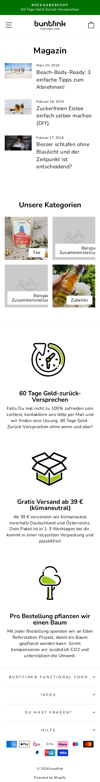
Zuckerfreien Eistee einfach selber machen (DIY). (64, 116)
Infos (48, 694)
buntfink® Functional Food (48, 677)
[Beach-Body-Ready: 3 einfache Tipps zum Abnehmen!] (18, 70)
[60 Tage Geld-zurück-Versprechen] (50, 360)
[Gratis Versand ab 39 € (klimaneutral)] (50, 468)
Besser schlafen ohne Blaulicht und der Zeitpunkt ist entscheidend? (62, 155)
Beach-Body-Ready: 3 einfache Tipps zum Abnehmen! (63, 80)
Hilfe (48, 730)
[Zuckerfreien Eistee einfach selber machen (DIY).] (18, 107)
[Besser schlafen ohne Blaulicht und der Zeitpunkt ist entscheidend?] (18, 143)
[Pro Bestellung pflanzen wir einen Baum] (50, 582)
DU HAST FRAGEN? (48, 712)
